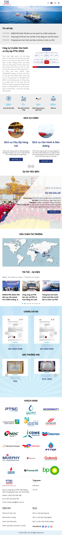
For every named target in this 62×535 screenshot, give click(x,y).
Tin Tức (35, 490)
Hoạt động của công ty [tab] (15, 277)
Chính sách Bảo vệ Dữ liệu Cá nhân (14, 526)
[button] (55, 3)
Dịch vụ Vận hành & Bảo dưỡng (43, 521)
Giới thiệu (36, 486)
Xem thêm (15, 159)
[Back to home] (6, 3)
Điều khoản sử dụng (9, 517)
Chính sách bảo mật (9, 513)
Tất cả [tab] (4, 277)
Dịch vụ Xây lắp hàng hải (41, 513)
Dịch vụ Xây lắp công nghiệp (42, 517)
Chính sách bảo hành (9, 521)
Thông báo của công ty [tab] (31, 277)
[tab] (22, 303)
